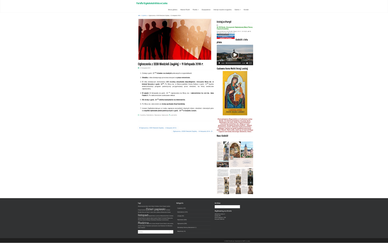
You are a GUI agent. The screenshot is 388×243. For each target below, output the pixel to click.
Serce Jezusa (152, 223)
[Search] (171, 232)
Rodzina (143, 223)
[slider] (233, 63)
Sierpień (158, 223)
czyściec (168, 206)
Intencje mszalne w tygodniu (223, 10)
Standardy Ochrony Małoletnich (186, 227)
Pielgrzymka (170, 218)
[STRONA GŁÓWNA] (139, 15)
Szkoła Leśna (166, 223)
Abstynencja (141, 206)
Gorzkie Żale (141, 212)
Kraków (169, 212)
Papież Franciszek (162, 218)
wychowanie (154, 225)
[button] (235, 55)
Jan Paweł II (147, 212)
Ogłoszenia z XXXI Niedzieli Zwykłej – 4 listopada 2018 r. (158, 128)
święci (139, 227)
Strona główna (172, 10)
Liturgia (179, 216)
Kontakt (246, 10)
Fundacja (168, 210)
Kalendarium (150, 115)
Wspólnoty (180, 231)
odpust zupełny (154, 218)
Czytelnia (144, 15)
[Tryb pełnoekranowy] (250, 63)
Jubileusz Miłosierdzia (161, 212)
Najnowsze (157, 115)
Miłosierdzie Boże (164, 215)
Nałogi (139, 218)
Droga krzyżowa (142, 210)
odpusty (148, 218)
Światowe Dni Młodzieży (166, 225)
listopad (143, 215)
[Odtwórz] (219, 63)
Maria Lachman (156, 215)
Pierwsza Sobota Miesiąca (144, 220)
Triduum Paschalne (146, 225)
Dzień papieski (155, 209)
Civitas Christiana (155, 206)
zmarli (159, 225)
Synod (161, 223)
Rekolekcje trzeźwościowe (162, 220)
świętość (143, 227)
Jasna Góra (153, 212)
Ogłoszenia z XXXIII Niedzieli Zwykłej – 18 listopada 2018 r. (192, 131)
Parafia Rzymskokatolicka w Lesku (151, 3)
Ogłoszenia (165, 115)
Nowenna (143, 218)
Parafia (195, 10)
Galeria (237, 10)
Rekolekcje (153, 220)
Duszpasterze (206, 10)
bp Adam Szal (147, 206)
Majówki (150, 215)
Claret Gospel (163, 206)
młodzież (171, 215)
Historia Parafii (185, 10)
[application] (235, 55)
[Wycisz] (247, 63)
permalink (174, 115)
